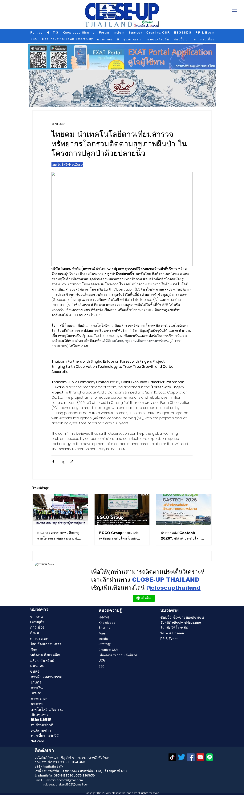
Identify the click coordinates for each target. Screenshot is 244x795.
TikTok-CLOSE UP (41, 719)
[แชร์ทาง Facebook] (53, 461)
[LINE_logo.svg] (209, 757)
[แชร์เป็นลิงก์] (72, 461)
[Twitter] (181, 757)
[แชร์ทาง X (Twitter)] (62, 461)
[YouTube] (200, 757)
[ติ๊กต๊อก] (172, 757)
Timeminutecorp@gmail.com (63, 780)
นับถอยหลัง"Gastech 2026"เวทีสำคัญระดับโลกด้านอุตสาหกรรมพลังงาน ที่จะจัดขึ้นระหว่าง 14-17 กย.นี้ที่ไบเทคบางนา (183, 536)
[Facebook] (191, 757)
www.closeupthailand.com (121, 792)
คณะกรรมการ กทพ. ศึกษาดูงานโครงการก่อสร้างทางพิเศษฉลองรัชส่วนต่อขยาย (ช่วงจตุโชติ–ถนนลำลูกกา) (59, 536)
